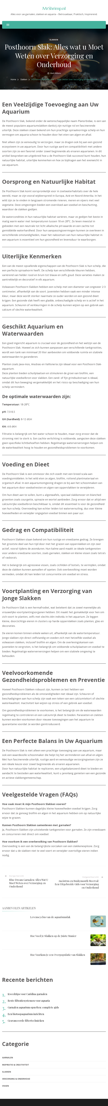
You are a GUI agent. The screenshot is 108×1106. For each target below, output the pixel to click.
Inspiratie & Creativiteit (15, 1064)
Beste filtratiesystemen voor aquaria (29, 1000)
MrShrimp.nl (54, 8)
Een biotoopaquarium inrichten (26, 1014)
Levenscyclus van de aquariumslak (50, 917)
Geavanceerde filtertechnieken (26, 1020)
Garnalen (7, 1057)
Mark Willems (55, 73)
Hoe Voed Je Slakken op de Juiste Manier (53, 936)
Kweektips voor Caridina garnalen (27, 994)
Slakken (54, 40)
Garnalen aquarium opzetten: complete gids (33, 1007)
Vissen (5, 1085)
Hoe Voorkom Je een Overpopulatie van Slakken (57, 954)
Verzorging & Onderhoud (16, 1078)
